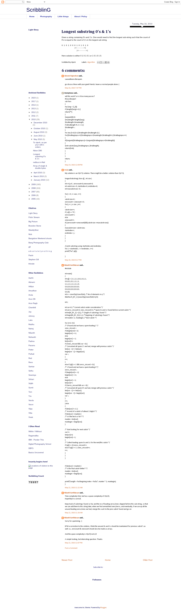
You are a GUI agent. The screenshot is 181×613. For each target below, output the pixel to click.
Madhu (31, 324)
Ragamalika (33, 436)
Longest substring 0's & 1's (39, 156)
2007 (33, 192)
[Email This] (98, 62)
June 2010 (38, 136)
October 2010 (40, 128)
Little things (63, 16)
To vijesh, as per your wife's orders (40, 144)
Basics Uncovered (36, 452)
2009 (33, 184)
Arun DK (32, 299)
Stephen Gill (33, 259)
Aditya (31, 286)
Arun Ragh (32, 303)
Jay (29, 312)
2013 (33, 108)
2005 (33, 199)
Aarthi (30, 278)
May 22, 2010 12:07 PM (73, 543)
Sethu (30, 371)
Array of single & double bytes (40, 167)
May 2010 (38, 139)
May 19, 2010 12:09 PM (73, 165)
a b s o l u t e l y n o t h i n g (40, 251)
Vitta (30, 413)
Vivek (30, 417)
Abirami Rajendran (71, 76)
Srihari (31, 379)
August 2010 (39, 132)
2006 (33, 195)
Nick (30, 234)
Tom (30, 392)
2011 (33, 116)
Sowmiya (32, 375)
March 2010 (39, 176)
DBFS (30, 448)
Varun (30, 404)
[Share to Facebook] (106, 62)
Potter (31, 350)
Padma (31, 341)
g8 (29, 247)
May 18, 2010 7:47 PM (73, 88)
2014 (33, 105)
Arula (66, 170)
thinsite (31, 264)
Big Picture (32, 221)
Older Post (148, 560)
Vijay (30, 409)
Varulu (31, 400)
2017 (33, 101)
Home (31, 16)
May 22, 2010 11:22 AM (74, 488)
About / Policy (80, 16)
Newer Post (67, 560)
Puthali (31, 354)
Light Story (32, 213)
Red (30, 358)
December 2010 (40, 123)
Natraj (31, 329)
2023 (33, 98)
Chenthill (32, 307)
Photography (46, 16)
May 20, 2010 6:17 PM (73, 260)
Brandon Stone (34, 226)
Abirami (31, 282)
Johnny (31, 316)
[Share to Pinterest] (108, 62)
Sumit (30, 388)
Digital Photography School (39, 444)
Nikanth (31, 333)
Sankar (31, 366)
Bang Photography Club (38, 243)
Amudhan (32, 291)
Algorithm (91, 62)
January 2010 (40, 180)
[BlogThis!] (101, 62)
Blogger (103, 608)
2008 (33, 188)
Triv (30, 396)
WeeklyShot (33, 230)
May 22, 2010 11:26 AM (74, 513)
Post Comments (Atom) (112, 567)
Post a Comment (71, 548)
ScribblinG (38, 10)
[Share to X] (103, 62)
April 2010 (38, 173)
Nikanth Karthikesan (71, 265)
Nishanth (32, 337)
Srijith (30, 383)
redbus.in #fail (39, 162)
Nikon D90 (37, 151)
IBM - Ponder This (36, 440)
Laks (30, 320)
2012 (33, 112)
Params (31, 345)
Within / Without (35, 431)
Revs (30, 362)
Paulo (30, 255)
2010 (33, 119)
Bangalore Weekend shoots (40, 238)
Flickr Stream (34, 217)
